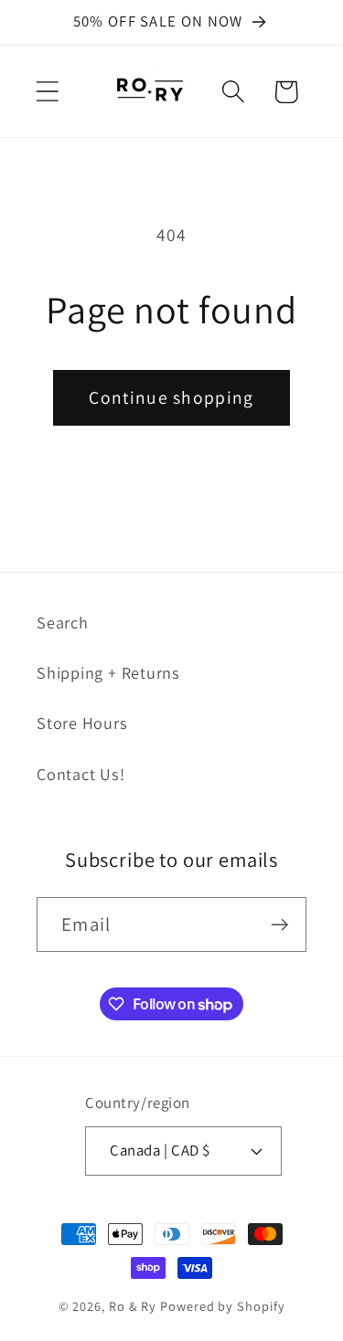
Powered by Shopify (222, 1306)
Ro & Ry (132, 1306)
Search (63, 622)
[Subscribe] (279, 925)
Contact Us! (81, 774)
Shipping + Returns (108, 672)
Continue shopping (171, 397)
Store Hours (82, 723)
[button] (47, 92)
